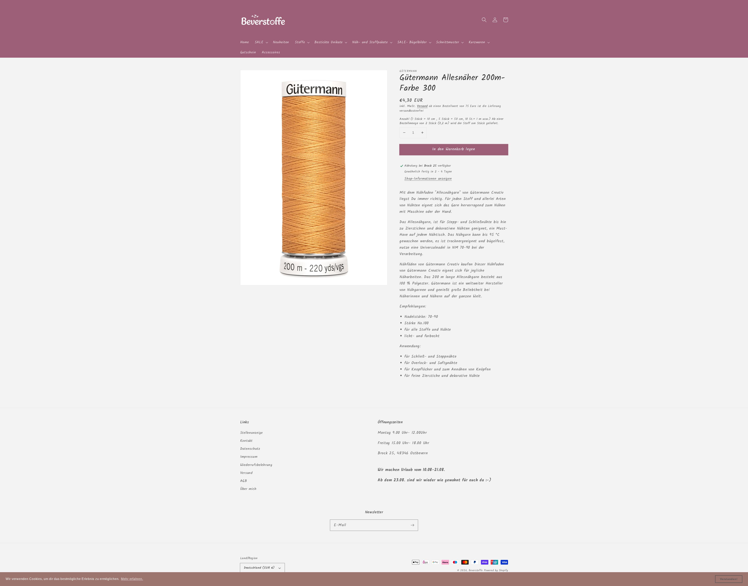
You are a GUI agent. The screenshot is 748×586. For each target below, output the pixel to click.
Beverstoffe (476, 571)
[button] (261, 42)
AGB (243, 481)
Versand (422, 106)
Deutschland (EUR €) (259, 567)
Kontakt (246, 441)
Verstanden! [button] (728, 579)
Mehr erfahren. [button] (132, 579)
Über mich (248, 489)
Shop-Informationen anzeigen (428, 178)
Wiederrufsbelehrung (256, 465)
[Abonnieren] (412, 525)
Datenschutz (250, 449)
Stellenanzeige (251, 433)
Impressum (249, 457)
